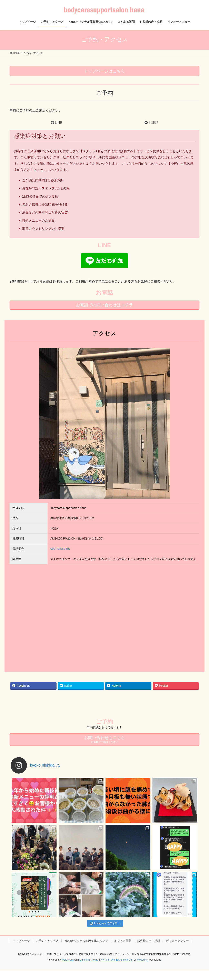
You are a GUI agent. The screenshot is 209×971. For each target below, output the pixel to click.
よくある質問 (122, 940)
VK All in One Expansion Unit (117, 959)
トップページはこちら (104, 71)
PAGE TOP (200, 938)
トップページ (21, 940)
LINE (58, 122)
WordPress (67, 959)
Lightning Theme (88, 959)
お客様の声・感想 (148, 940)
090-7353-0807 (60, 548)
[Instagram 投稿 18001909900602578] (34, 800)
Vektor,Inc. (142, 959)
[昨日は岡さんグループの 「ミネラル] (34, 847)
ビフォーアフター (177, 940)
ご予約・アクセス (47, 940)
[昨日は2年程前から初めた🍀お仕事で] (81, 847)
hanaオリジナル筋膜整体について (86, 940)
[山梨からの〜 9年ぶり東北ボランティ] (81, 894)
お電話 (153, 122)
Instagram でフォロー (107, 923)
